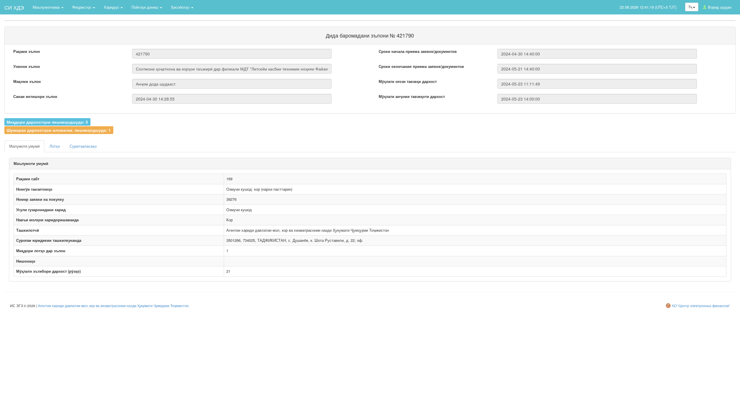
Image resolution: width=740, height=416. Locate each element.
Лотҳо (54, 146)
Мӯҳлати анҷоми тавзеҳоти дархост (412, 96)
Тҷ (690, 6)
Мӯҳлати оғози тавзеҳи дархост (408, 81)
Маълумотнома (47, 7)
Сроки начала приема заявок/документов (418, 51)
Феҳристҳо (82, 7)
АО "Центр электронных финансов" (701, 305)
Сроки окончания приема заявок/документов (421, 66)
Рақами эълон (26, 51)
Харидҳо (112, 7)
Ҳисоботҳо (180, 7)
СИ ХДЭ (14, 7)
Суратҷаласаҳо (83, 146)
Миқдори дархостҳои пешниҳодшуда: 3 (47, 122)
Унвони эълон (26, 66)
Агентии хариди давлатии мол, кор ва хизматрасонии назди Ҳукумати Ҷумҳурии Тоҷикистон (113, 305)
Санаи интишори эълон (35, 96)
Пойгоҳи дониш (145, 7)
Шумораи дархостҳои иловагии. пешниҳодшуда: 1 (59, 130)
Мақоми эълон (27, 81)
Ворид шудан (719, 7)
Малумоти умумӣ (24, 146)
